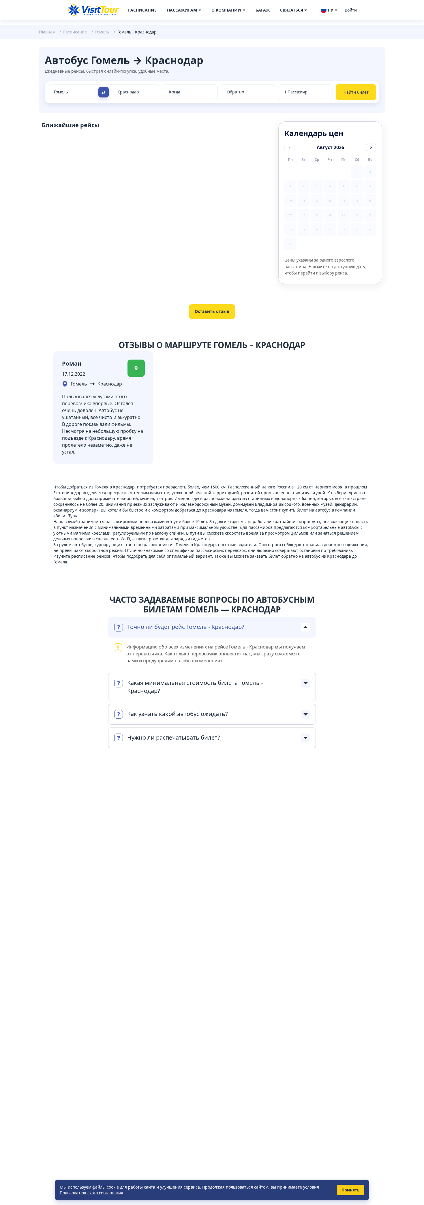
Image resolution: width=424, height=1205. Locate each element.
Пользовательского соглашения (91, 1192)
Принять (351, 1190)
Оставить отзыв (212, 311)
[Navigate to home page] (93, 10)
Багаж (263, 10)
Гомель (102, 32)
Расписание (142, 10)
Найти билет (356, 92)
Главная (47, 32)
